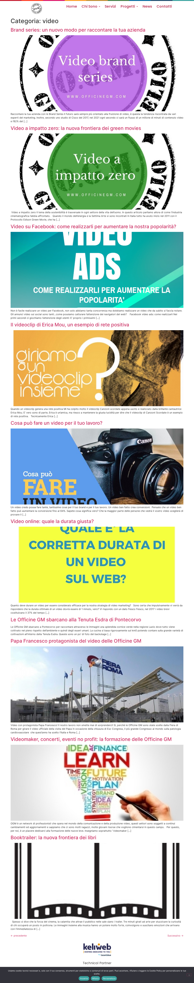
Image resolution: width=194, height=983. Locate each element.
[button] (90, 6)
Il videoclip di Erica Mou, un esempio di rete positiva (70, 325)
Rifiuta (95, 978)
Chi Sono (89, 6)
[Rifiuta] (189, 974)
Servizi (110, 6)
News (147, 6)
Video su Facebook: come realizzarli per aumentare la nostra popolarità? (93, 226)
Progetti (127, 6)
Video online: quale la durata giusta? (52, 521)
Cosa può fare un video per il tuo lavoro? (56, 423)
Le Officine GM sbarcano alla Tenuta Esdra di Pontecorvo (76, 620)
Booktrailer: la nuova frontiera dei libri (53, 837)
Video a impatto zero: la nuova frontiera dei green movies (76, 128)
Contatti (164, 6)
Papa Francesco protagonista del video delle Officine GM (76, 641)
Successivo (175, 935)
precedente (19, 935)
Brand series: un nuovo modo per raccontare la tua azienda (78, 30)
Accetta (84, 978)
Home (71, 6)
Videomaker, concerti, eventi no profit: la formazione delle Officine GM (91, 739)
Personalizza (109, 978)
